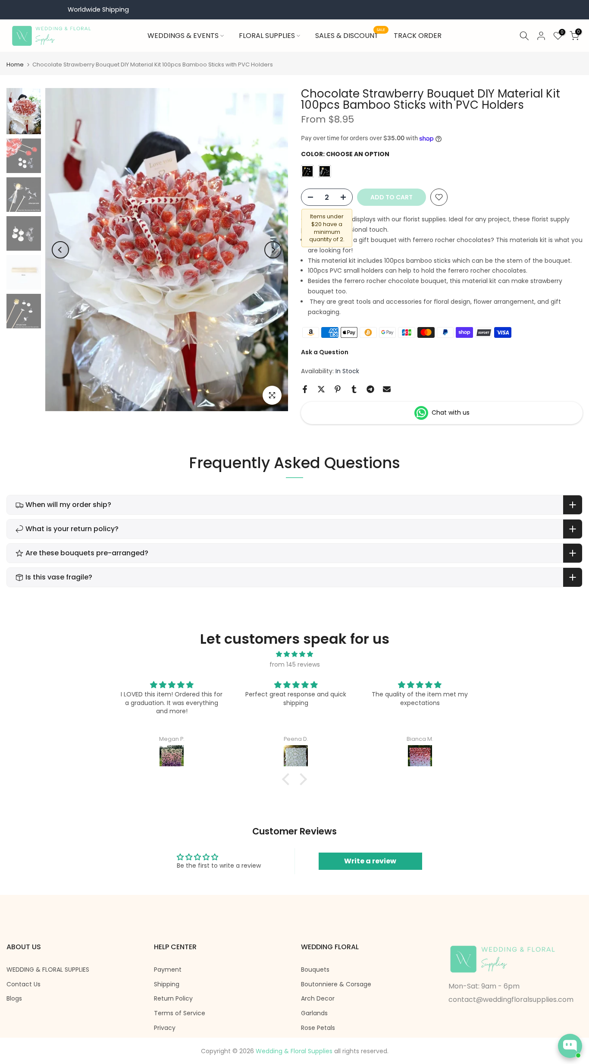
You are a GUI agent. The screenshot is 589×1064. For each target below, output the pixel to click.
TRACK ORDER (418, 36)
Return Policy (173, 999)
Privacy (164, 1028)
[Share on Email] (387, 389)
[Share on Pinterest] (337, 389)
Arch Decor (318, 999)
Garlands (314, 1013)
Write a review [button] (370, 861)
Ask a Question (324, 352)
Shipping (166, 984)
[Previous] (60, 249)
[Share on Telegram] (370, 389)
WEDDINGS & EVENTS (183, 36)
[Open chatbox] (570, 1046)
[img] (294, 654)
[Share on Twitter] (321, 389)
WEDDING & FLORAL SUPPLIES (47, 970)
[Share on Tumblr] (354, 389)
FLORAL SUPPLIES (267, 36)
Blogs (14, 999)
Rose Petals (318, 1028)
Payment (168, 970)
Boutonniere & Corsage (336, 984)
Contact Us (23, 984)
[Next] (273, 249)
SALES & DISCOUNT (350, 35)
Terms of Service (179, 1013)
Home (15, 64)
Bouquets (315, 970)
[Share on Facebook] (305, 389)
